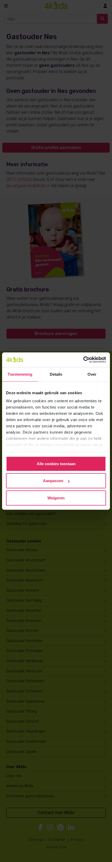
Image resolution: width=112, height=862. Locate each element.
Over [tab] (92, 374)
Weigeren (56, 497)
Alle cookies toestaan (56, 463)
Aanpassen (53, 480)
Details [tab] (56, 374)
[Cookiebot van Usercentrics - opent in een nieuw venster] (83, 359)
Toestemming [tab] (20, 374)
